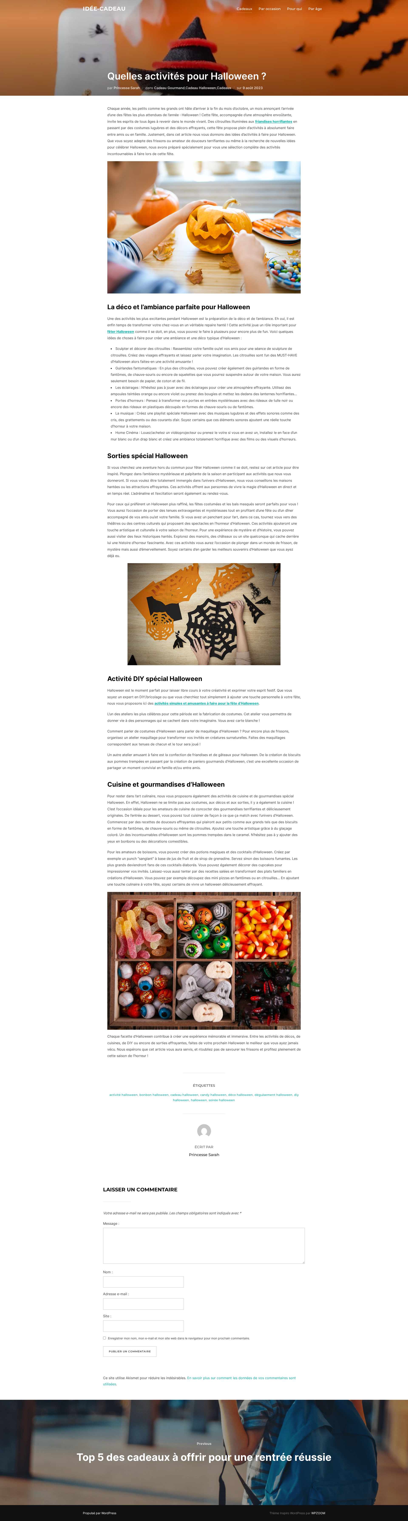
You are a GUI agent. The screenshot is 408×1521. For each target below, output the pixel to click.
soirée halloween (222, 1100)
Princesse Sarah (127, 88)
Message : (111, 1223)
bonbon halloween (154, 1095)
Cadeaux (244, 9)
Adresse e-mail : (116, 1294)
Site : (107, 1316)
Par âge (315, 9)
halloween (199, 1100)
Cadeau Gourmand (169, 88)
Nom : (108, 1272)
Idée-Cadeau (104, 8)
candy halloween (213, 1095)
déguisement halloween (273, 1095)
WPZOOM (318, 1513)
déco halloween (240, 1095)
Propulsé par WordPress (99, 1513)
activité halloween (123, 1095)
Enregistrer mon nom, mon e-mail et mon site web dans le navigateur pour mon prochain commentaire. (179, 1338)
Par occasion (270, 9)
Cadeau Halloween (201, 88)
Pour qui (294, 9)
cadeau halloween (184, 1095)
